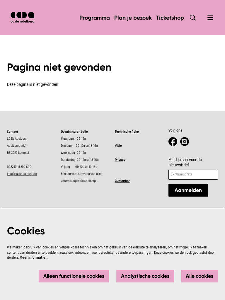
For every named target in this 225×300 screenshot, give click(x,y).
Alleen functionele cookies (73, 276)
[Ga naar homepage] (22, 17)
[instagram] (184, 141)
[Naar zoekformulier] (192, 17)
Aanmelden (188, 190)
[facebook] (172, 141)
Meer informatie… (34, 257)
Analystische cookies (145, 276)
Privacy (120, 160)
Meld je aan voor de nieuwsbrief (185, 163)
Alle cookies (199, 276)
